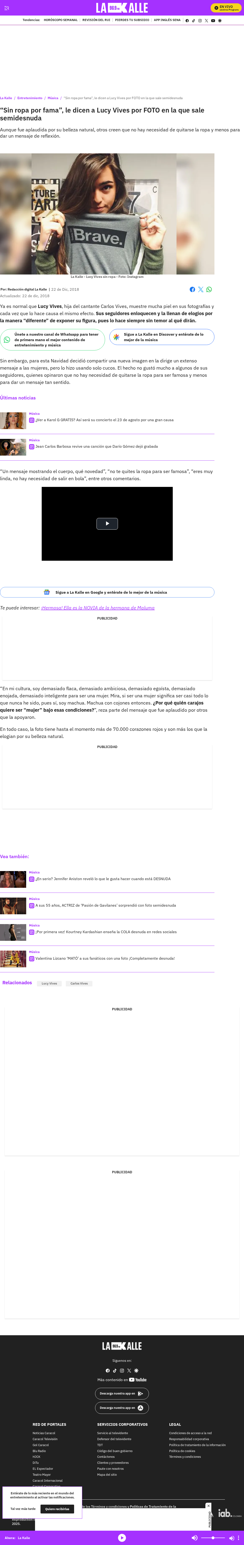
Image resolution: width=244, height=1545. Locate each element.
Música (53, 98)
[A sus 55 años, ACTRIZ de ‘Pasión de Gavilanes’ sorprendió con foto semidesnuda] (13, 906)
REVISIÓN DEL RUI (96, 20)
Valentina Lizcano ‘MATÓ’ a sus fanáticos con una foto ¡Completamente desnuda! (105, 958)
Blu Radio (39, 1451)
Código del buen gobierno (114, 1451)
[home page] (122, 8)
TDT (100, 1445)
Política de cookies (182, 1451)
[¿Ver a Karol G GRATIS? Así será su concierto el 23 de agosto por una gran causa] (13, 420)
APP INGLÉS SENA (167, 20)
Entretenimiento (29, 98)
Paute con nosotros (110, 1468)
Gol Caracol (41, 1445)
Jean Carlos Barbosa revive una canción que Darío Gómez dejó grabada (97, 446)
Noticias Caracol (44, 1433)
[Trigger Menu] (6, 8)
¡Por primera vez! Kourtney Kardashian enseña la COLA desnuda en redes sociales (106, 931)
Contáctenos (106, 1457)
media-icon (122, 1537)
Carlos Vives (79, 983)
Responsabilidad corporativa (189, 1439)
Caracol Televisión (45, 1439)
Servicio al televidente (112, 1433)
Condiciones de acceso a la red (190, 1433)
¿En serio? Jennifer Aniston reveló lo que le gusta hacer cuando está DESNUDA (103, 878)
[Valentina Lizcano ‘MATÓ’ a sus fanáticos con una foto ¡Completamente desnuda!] (13, 959)
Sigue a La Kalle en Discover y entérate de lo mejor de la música (163, 337)
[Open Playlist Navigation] (238, 1537)
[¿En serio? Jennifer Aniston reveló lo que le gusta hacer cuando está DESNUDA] (13, 879)
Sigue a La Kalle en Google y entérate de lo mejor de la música (111, 592)
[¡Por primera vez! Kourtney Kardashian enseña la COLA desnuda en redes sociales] (13, 932)
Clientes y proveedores (113, 1462)
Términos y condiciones (185, 1457)
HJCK (36, 1457)
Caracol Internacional (48, 1480)
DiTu (36, 1462)
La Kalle (6, 98)
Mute (195, 1538)
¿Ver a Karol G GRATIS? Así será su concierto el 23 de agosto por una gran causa (105, 419)
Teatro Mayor (42, 1474)
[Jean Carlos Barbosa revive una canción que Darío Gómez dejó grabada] (13, 447)
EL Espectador (43, 1468)
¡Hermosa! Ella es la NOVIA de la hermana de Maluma (98, 607)
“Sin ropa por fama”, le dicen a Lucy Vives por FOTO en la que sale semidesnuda (123, 98)
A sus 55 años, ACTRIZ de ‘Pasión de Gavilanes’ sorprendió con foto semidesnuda (106, 905)
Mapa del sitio (107, 1474)
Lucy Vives (49, 983)
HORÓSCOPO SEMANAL (61, 20)
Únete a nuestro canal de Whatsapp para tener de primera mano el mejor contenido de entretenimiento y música (56, 339)
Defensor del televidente (114, 1439)
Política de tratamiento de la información (197, 1445)
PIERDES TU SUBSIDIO (132, 20)
